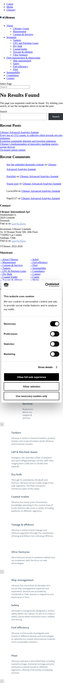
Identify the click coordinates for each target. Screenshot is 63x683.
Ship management (22, 60)
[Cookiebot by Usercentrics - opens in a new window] (45, 285)
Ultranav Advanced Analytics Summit (19, 132)
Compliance (12, 75)
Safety (16, 63)
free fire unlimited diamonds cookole (25, 164)
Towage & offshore (23, 52)
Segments (11, 37)
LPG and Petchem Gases (25, 43)
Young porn (12, 183)
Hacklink (11, 176)
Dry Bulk (6, 274)
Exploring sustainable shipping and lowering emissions (28, 141)
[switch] (54, 333)
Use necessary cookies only (31, 396)
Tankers (17, 40)
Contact (10, 78)
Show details (45, 367)
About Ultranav (9, 259)
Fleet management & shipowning (23, 57)
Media (9, 7)
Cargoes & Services (23, 34)
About (9, 25)
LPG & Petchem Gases (13, 271)
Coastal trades (20, 49)
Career (9, 4)
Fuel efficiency (20, 66)
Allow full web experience (31, 377)
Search (3, 111)
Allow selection (31, 386)
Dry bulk (17, 46)
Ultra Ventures (20, 54)
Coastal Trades (8, 277)
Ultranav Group (21, 28)
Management (19, 31)
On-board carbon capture (13, 150)
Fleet (15, 69)
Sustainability (13, 72)
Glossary (11, 9)
